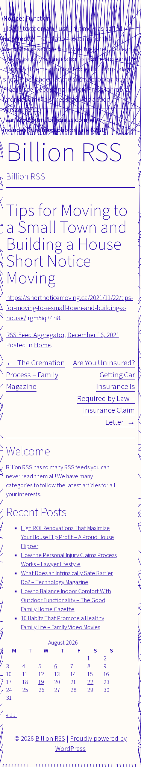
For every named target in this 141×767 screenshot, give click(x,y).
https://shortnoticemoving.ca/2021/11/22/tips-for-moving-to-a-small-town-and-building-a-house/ (69, 307)
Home (42, 345)
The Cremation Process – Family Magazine (35, 374)
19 (41, 682)
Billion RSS (64, 151)
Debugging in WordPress (69, 89)
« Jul (11, 715)
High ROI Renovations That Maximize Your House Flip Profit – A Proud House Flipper (67, 537)
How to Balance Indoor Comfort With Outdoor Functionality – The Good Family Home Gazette (66, 600)
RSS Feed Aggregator (35, 334)
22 (90, 682)
